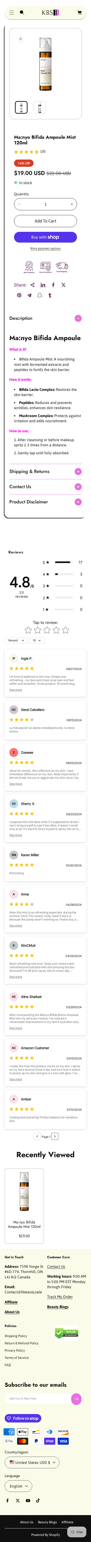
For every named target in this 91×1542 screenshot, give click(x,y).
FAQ (8, 1365)
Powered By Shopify (45, 1535)
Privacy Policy (15, 1350)
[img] (26, 152)
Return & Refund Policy (21, 1343)
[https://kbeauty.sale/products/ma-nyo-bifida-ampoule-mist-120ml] (43, 285)
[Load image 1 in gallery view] (21, 107)
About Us (26, 1522)
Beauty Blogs (47, 1522)
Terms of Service (17, 1358)
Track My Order (60, 1297)
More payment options (45, 248)
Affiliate (68, 1522)
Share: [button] (20, 284)
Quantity (21, 194)
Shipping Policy (16, 1336)
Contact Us (56, 1266)
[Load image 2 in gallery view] (40, 107)
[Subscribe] (76, 1399)
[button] (12, 12)
